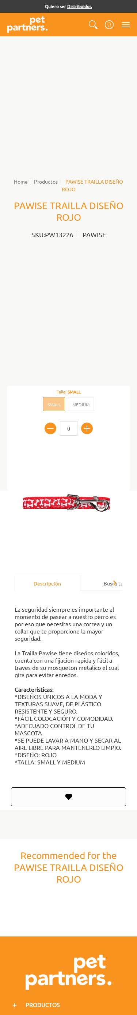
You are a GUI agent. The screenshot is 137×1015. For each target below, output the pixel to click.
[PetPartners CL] (27, 24)
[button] (93, 24)
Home (21, 181)
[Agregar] (87, 428)
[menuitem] (93, 24)
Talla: (69, 392)
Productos (46, 181)
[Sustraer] (50, 428)
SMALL (54, 404)
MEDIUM (81, 404)
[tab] (47, 583)
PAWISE (94, 234)
